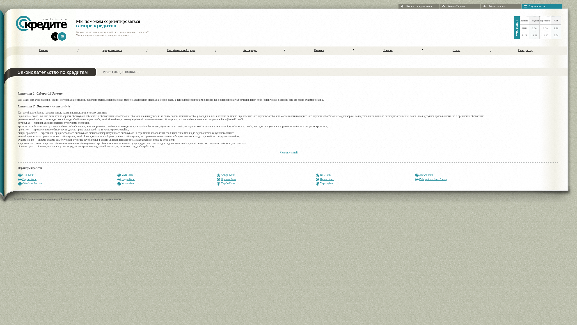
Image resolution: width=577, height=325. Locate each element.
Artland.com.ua (496, 6)
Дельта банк (426, 174)
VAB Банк (127, 174)
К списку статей (289, 152)
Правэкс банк (228, 179)
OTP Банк (28, 174)
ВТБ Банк (325, 174)
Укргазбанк (128, 183)
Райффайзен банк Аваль (432, 179)
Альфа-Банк (228, 174)
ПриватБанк (327, 179)
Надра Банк (128, 179)
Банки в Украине (456, 6)
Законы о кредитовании (419, 6)
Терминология (537, 6)
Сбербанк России (32, 183)
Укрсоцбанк (327, 183)
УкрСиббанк (228, 183)
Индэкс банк (29, 179)
